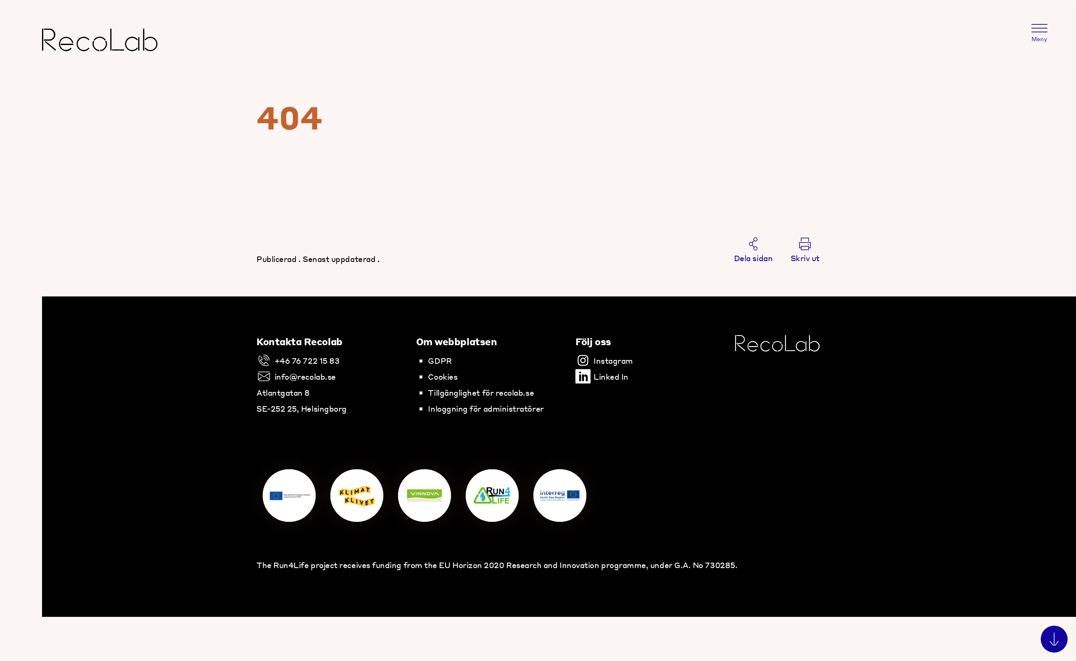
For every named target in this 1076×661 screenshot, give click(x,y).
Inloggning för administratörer (485, 408)
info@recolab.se (305, 376)
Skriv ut (805, 258)
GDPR (439, 360)
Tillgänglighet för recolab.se (481, 392)
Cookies (442, 376)
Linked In (610, 376)
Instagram (613, 360)
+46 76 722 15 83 (306, 360)
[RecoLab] (100, 47)
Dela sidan (753, 258)
